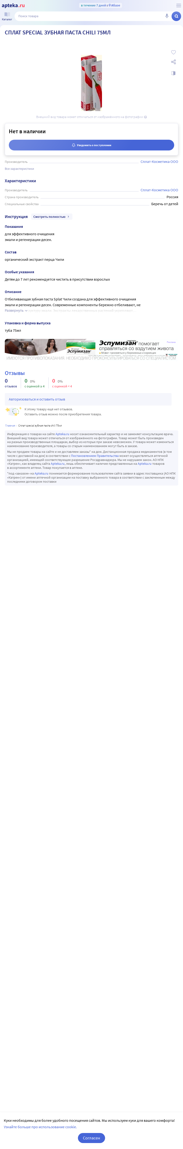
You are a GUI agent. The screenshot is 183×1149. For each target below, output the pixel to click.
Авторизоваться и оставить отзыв (37, 399)
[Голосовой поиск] (167, 16)
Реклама (171, 342)
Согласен (91, 1138)
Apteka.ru (62, 434)
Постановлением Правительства (95, 456)
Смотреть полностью (49, 216)
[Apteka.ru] (13, 6)
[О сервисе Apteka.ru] (178, 5)
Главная (10, 425)
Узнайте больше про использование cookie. (40, 1126)
